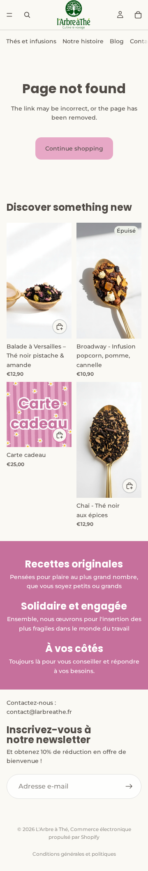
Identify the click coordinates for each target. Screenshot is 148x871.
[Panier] (138, 15)
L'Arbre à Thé (52, 829)
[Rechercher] (27, 15)
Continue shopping (74, 148)
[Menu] (9, 14)
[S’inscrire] (129, 786)
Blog (117, 41)
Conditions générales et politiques (74, 854)
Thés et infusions (31, 41)
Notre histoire (83, 41)
